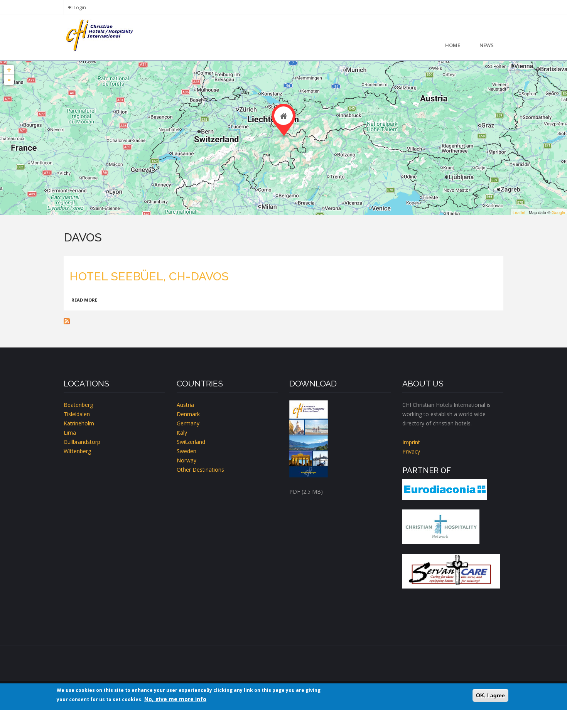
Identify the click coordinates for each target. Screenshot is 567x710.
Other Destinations (200, 469)
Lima (70, 432)
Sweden (186, 451)
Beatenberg (78, 404)
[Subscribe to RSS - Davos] (283, 321)
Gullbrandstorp (82, 441)
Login (80, 7)
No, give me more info (175, 699)
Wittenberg (77, 451)
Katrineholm (79, 423)
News (486, 45)
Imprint (411, 442)
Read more (84, 300)
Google (558, 212)
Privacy (411, 451)
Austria (185, 404)
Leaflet (519, 212)
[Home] (98, 34)
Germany (188, 423)
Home (452, 45)
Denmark (188, 414)
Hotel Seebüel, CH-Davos (149, 276)
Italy (182, 432)
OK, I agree (490, 695)
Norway (186, 460)
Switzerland (191, 441)
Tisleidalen (77, 414)
